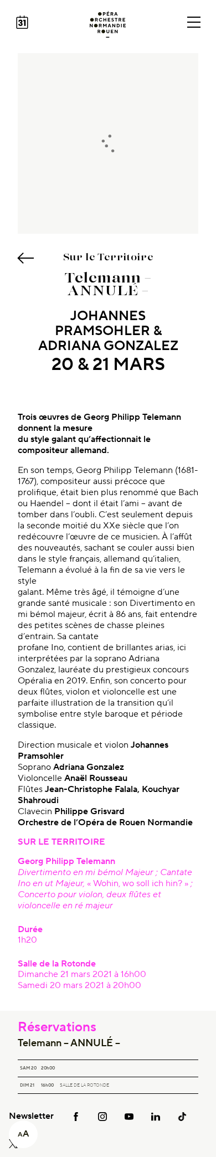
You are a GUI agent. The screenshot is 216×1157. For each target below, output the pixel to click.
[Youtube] (129, 1116)
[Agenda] (22, 22)
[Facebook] (76, 1116)
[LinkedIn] (155, 1116)
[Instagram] (102, 1116)
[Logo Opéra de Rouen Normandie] (108, 24)
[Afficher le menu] (194, 22)
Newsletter (31, 1116)
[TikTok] (182, 1116)
